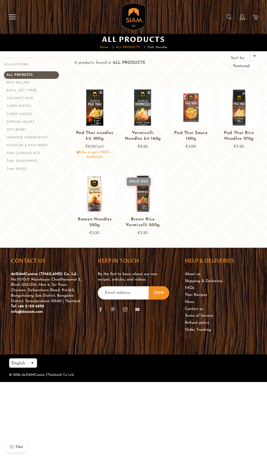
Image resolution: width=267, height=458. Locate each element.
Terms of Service (199, 316)
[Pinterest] (112, 309)
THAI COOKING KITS (23, 153)
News (189, 302)
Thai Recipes (196, 295)
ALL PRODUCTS (128, 47)
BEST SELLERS (18, 82)
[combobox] (245, 66)
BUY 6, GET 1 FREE (22, 90)
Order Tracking (198, 330)
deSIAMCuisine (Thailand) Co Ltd (48, 375)
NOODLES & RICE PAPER (27, 145)
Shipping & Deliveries (204, 281)
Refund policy (197, 323)
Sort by (237, 58)
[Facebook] (100, 309)
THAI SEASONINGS (22, 161)
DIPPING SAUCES (21, 122)
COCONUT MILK (20, 98)
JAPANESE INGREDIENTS (27, 137)
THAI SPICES (17, 169)
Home (104, 47)
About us (192, 274)
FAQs (190, 288)
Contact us (194, 309)
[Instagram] (125, 309)
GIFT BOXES (16, 129)
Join (159, 293)
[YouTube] (137, 309)
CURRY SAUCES (19, 114)
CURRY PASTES (19, 106)
